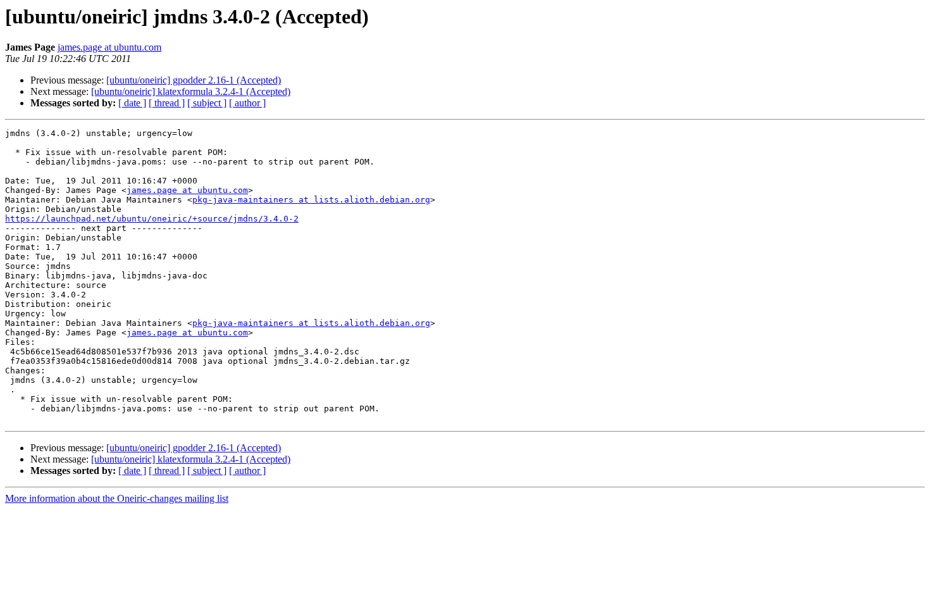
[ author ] (247, 102)
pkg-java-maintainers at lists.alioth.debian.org (311, 199)
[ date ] (132, 102)
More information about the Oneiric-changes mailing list (116, 498)
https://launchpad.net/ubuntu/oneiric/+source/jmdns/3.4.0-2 (152, 218)
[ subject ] (206, 102)
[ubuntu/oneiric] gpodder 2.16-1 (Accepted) (193, 80)
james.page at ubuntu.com (109, 47)
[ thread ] (167, 102)
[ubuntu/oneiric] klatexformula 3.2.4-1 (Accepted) (190, 91)
